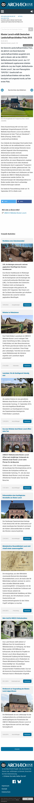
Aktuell (20, 16)
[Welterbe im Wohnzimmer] (17, 324)
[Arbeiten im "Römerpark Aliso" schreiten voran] (2, 90)
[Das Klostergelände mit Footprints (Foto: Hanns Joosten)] (17, 106)
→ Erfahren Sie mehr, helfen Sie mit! (14, 776)
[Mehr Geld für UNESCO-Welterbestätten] (17, 630)
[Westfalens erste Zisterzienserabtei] (17, 252)
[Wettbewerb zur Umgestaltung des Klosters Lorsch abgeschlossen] (17, 703)
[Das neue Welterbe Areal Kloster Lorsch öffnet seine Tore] (17, 443)
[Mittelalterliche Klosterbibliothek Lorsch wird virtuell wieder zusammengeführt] (17, 561)
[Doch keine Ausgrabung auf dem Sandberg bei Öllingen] (32, 90)
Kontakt (4, 789)
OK (27, 799)
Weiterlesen (27, 305)
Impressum (5, 786)
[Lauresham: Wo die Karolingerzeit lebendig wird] (17, 387)
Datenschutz (6, 792)
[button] (8, 201)
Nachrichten (5, 18)
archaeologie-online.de (8, 16)
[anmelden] (32, 11)
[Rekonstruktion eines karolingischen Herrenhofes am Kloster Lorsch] (17, 509)
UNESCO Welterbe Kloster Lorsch (15, 213)
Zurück (17, 749)
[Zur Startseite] (17, 4)
